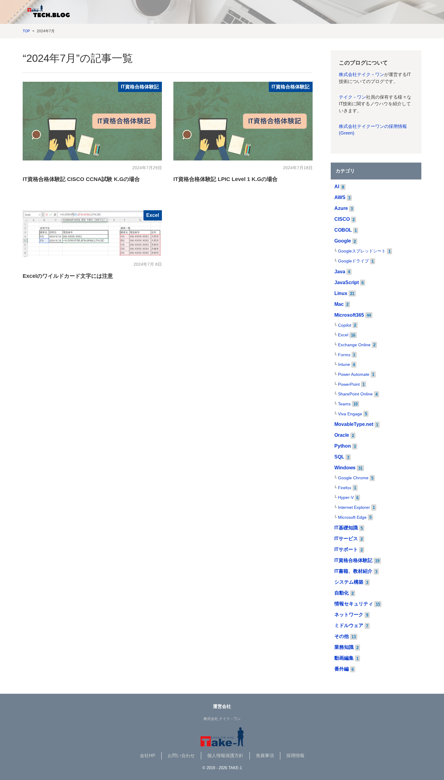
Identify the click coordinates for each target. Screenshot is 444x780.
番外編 (341, 668)
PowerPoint (349, 384)
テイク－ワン (352, 97)
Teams (344, 404)
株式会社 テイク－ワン (222, 719)
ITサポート (346, 549)
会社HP (147, 755)
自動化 (341, 592)
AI (336, 186)
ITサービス (346, 538)
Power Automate (353, 374)
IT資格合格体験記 (140, 86)
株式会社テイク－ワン (361, 74)
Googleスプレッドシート (362, 251)
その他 (341, 636)
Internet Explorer (354, 507)
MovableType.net (353, 424)
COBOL (343, 230)
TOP (26, 31)
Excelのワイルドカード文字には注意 (68, 276)
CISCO (342, 219)
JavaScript (346, 282)
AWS (340, 197)
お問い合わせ (181, 755)
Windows (345, 467)
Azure (341, 208)
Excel (152, 215)
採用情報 (295, 755)
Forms (344, 355)
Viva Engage (350, 414)
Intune (344, 364)
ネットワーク (348, 614)
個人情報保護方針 (225, 755)
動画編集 (344, 658)
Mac (339, 304)
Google (342, 240)
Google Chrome (353, 478)
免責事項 (265, 755)
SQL (339, 456)
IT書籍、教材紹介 (353, 571)
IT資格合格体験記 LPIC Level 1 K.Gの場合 (225, 179)
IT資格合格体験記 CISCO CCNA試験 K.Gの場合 (81, 179)
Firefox (344, 488)
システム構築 (348, 582)
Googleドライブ (353, 261)
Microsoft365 (349, 315)
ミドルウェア (348, 625)
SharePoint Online (355, 394)
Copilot (344, 325)
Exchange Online (354, 345)
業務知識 (344, 647)
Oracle (341, 435)
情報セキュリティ (353, 603)
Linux (340, 293)
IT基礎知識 (346, 527)
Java (339, 271)
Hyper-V (346, 497)
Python (342, 446)
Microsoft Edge (352, 517)
